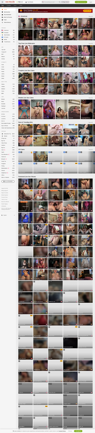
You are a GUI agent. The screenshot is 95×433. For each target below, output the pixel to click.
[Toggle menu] (2, 2)
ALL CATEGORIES (9, 181)
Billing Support (4, 190)
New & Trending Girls (25, 122)
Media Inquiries (4, 195)
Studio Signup (4, 203)
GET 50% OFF (87, 10)
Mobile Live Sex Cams (26, 98)
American (24, 16)
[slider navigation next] (91, 29)
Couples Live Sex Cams (26, 70)
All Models (3, 206)
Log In (90, 2)
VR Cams (21, 149)
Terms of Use (4, 199)
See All (91, 16)
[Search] (60, 2)
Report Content (4, 192)
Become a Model (5, 201)
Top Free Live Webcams (26, 43)
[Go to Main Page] (10, 2)
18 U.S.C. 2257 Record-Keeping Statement (6, 209)
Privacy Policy (4, 197)
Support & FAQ (4, 188)
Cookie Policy (62, 431)
